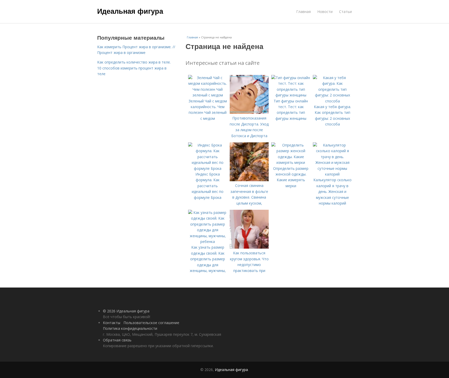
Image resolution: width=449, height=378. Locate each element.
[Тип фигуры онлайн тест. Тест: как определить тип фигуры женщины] (290, 95)
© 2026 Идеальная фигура (126, 311)
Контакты (111, 322)
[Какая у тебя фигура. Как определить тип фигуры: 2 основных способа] (332, 101)
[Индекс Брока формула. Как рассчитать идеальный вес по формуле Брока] (207, 168)
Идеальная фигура (130, 11)
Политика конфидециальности (130, 328)
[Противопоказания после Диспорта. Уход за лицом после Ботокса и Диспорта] (249, 112)
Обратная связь (117, 340)
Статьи (345, 11)
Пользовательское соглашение (151, 322)
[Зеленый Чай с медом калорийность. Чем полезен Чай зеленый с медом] (207, 95)
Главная (303, 11)
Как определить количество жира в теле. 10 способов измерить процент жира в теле (134, 68)
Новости (325, 11)
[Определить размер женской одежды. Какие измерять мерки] (290, 162)
